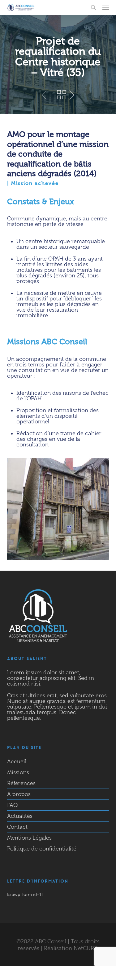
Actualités (19, 816)
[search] (93, 7)
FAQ (12, 805)
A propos (19, 794)
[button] (105, 7)
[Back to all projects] (61, 94)
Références (21, 783)
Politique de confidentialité (41, 849)
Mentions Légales (29, 838)
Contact (17, 827)
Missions (18, 772)
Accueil (16, 761)
